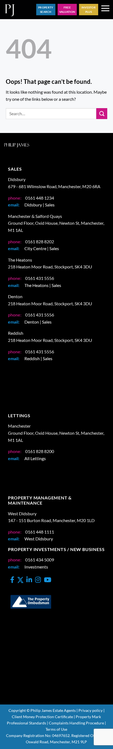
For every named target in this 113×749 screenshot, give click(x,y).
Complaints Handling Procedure (76, 723)
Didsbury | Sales (39, 204)
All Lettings (35, 458)
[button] (105, 9)
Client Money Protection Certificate (42, 716)
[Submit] (101, 113)
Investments (36, 566)
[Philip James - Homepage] (9, 9)
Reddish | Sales (38, 358)
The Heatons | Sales (42, 285)
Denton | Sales (38, 321)
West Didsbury (38, 538)
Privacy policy (90, 710)
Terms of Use (56, 729)
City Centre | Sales (41, 248)
